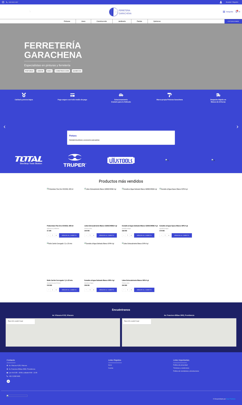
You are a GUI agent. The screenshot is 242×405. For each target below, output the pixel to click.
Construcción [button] (102, 21)
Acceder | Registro (232, 2)
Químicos (157, 21)
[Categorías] (224, 12)
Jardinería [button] (122, 21)
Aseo (83, 21)
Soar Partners (230, 399)
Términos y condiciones (181, 368)
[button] (4, 127)
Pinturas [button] (67, 21)
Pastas (139, 21)
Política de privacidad (180, 365)
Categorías (229, 11)
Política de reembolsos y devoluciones (186, 371)
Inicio (110, 365)
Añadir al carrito (69, 235)
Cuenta (110, 368)
